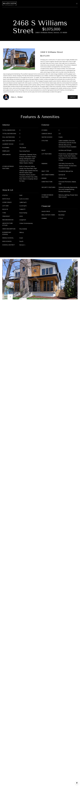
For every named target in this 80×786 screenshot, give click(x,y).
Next (10, 296)
